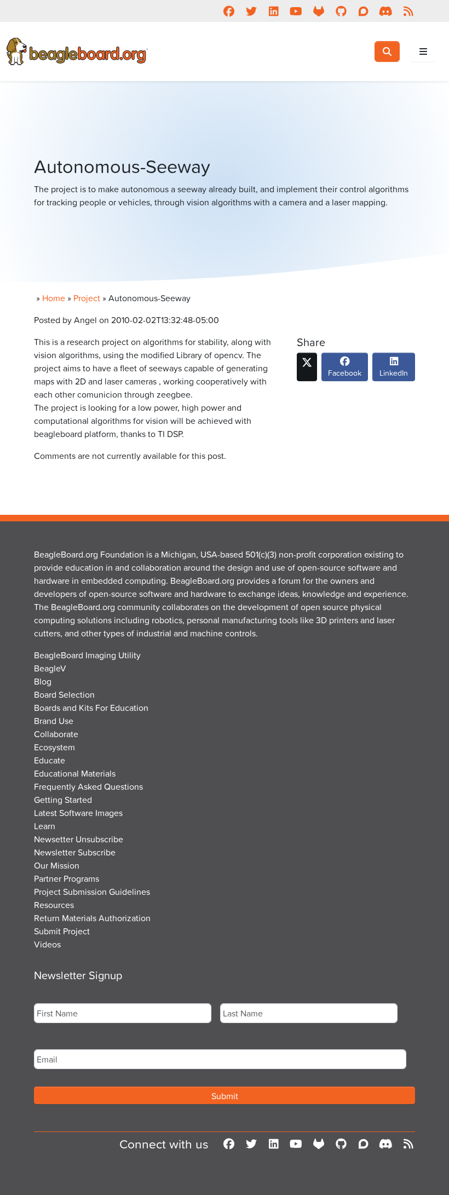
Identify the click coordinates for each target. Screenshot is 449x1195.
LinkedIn (393, 372)
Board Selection (64, 694)
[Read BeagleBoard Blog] (408, 11)
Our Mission (56, 865)
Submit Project (62, 931)
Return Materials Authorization (92, 918)
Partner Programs (66, 878)
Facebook (344, 372)
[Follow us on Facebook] (228, 11)
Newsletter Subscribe (75, 852)
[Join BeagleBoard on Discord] (386, 11)
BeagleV (50, 668)
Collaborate (56, 734)
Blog (42, 681)
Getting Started (63, 800)
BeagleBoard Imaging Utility (87, 655)
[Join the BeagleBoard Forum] (363, 11)
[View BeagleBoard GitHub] (341, 11)
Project (86, 298)
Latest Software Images (78, 813)
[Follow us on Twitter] (251, 11)
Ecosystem (54, 747)
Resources (54, 905)
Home (53, 298)
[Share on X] (307, 367)
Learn (44, 826)
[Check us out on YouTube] (296, 11)
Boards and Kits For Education (91, 708)
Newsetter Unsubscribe (78, 839)
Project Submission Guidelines (92, 892)
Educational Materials (75, 773)
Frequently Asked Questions (88, 786)
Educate (49, 760)
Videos (47, 944)
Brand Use (53, 721)
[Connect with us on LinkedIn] (273, 11)
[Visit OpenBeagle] (318, 11)
